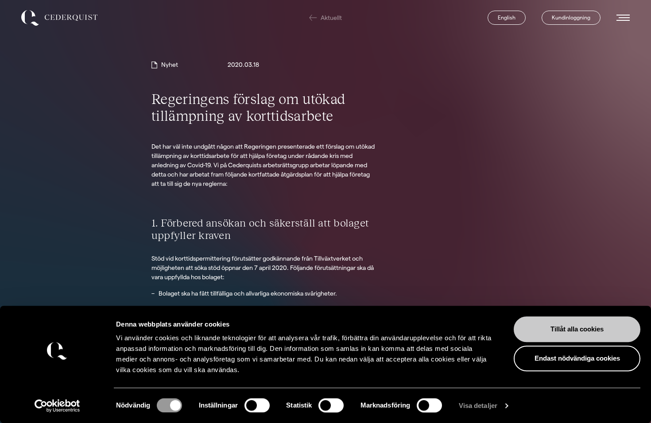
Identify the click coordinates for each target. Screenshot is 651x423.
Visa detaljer (478, 405)
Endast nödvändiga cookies (577, 358)
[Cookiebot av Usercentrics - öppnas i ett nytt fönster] (57, 405)
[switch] (257, 405)
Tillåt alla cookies (577, 329)
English (506, 17)
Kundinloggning (571, 17)
